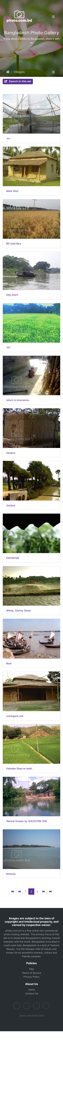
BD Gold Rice (13, 243)
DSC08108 (12, 558)
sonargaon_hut (14, 716)
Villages (19, 72)
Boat (9, 663)
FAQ (31, 969)
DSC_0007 (12, 295)
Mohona (11, 874)
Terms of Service (31, 972)
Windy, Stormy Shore (18, 610)
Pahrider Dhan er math (19, 768)
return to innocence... (18, 400)
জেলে (8, 138)
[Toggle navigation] (53, 16)
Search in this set (19, 81)
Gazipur (10, 452)
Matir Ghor (12, 191)
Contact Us (31, 993)
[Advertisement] (31, 1062)
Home (8, 72)
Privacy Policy (31, 976)
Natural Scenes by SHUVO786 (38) (26, 821)
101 (8, 347)
